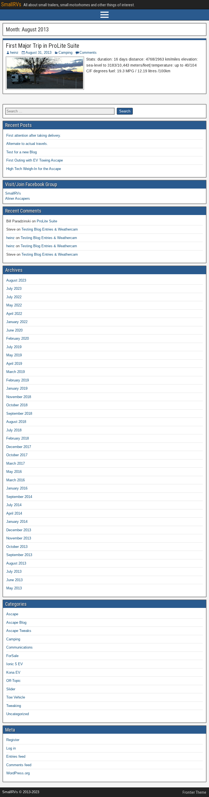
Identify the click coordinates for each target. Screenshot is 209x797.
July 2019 (13, 347)
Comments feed (18, 765)
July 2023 (13, 288)
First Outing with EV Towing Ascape (34, 160)
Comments (88, 52)
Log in (11, 748)
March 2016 (15, 480)
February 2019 (17, 380)
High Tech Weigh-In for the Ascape (33, 169)
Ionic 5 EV (14, 664)
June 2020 (14, 330)
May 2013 (14, 588)
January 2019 (16, 388)
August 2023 (16, 280)
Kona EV (13, 672)
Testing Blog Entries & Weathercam (49, 229)
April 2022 (14, 314)
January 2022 (16, 322)
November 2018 (18, 397)
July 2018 (13, 430)
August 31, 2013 (38, 52)
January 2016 (16, 488)
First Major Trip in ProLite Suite (42, 45)
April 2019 (14, 364)
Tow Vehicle (15, 697)
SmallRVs (11, 4)
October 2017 (16, 455)
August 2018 (16, 422)
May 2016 (14, 472)
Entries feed (15, 756)
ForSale (12, 656)
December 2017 (18, 447)
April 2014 (14, 513)
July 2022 (13, 297)
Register (12, 740)
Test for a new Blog (21, 152)
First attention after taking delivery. (33, 135)
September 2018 (19, 413)
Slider (10, 689)
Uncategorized (17, 714)
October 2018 (16, 405)
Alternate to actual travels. (27, 144)
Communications (19, 647)
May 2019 (14, 355)
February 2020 (17, 338)
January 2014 (16, 522)
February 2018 (17, 438)
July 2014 (13, 505)
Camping (65, 52)
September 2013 (19, 555)
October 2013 (16, 547)
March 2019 (15, 372)
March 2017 (15, 463)
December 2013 (18, 530)
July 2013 (13, 571)
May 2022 (14, 305)
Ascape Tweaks (18, 631)
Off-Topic (13, 681)
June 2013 (14, 580)
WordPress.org (18, 773)
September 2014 (19, 497)
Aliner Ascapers (17, 198)
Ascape (12, 614)
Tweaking (13, 706)
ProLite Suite (47, 221)
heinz (14, 52)
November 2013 (18, 538)
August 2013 (16, 563)
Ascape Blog (16, 622)
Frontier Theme (194, 792)
